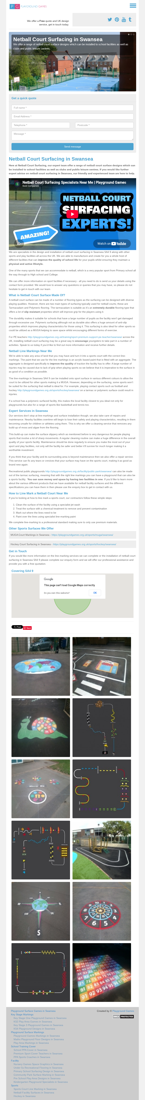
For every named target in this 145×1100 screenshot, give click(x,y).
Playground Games (123, 1011)
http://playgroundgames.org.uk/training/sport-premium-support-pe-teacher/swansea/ (75, 337)
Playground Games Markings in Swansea (37, 1035)
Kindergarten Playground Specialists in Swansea (41, 1081)
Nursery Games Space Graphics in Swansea (38, 1064)
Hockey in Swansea (25, 1096)
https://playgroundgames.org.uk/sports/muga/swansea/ (82, 534)
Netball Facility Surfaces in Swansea (34, 1092)
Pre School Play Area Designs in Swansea (37, 1078)
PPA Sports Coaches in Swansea (32, 1057)
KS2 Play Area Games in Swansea (33, 1021)
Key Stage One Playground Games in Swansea (40, 1018)
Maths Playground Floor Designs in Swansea (39, 1039)
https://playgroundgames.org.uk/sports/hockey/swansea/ (84, 544)
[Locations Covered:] (10, 5)
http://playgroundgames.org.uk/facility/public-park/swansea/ (78, 471)
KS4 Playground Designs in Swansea (34, 1028)
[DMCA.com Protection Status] (123, 1016)
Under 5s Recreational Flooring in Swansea (38, 1067)
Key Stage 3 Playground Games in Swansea (38, 1025)
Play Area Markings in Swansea (31, 1042)
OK (95, 592)
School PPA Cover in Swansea (30, 1050)
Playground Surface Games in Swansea (33, 1011)
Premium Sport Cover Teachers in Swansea (38, 1053)
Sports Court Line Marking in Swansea (35, 1089)
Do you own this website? (57, 593)
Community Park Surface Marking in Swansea (39, 1074)
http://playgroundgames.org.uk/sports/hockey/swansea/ (48, 390)
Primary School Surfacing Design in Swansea (39, 1071)
